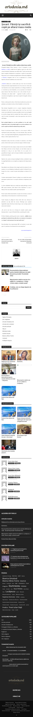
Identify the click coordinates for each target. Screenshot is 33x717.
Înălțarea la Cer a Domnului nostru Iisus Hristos (13, 522)
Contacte (4, 338)
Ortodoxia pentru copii (7, 705)
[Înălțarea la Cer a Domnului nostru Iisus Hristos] (9, 355)
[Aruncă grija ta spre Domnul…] (24, 429)
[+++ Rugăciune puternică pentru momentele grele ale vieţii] (5, 551)
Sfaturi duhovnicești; (6, 609)
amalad (4, 650)
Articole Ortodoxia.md (8, 322)
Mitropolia (22, 591)
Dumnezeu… (20, 361)
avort (19, 576)
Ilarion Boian (26, 589)
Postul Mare (24, 709)
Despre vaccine (20, 707)
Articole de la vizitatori (8, 324)
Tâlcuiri (4, 329)
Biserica (23, 576)
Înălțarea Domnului (10, 702)
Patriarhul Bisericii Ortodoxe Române (9, 602)
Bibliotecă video (6, 331)
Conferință (9, 583)
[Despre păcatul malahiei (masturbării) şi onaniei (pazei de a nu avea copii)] (5, 566)
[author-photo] (16, 256)
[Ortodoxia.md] (16, 6)
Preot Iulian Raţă (13, 461)
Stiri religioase (9, 19)
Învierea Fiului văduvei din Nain (9, 539)
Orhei (17, 597)
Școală (16, 609)
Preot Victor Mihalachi (14, 475)
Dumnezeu (14, 586)
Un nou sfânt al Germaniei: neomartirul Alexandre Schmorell (24, 241)
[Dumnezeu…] (24, 355)
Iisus (12, 589)
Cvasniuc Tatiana (12, 482)
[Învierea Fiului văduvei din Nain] (9, 391)
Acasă (3, 19)
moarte (13, 594)
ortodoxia (22, 597)
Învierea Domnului (6, 710)
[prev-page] (2, 295)
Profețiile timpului (7, 340)
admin (6, 29)
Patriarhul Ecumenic (14, 604)
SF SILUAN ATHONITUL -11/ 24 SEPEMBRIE (16, 650)
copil (16, 583)
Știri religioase (6, 319)
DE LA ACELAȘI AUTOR (19, 266)
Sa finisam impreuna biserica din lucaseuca (20, 710)
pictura (27, 604)
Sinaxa (13, 609)
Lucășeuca (10, 591)
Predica (5, 607)
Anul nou (14, 576)
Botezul (3, 583)
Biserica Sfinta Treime (8, 336)
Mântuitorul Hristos (20, 594)
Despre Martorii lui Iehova (20, 702)
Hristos (23, 586)
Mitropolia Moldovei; (6, 594)
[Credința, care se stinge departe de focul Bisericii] (5, 289)
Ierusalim (8, 589)
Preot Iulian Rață (15, 607)
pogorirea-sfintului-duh (10, 704)
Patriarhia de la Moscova (14, 599)
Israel (3, 591)
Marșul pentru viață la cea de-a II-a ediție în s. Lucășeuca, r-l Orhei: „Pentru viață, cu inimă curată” (20, 281)
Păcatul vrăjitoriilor (26, 705)
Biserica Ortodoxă (9, 578)
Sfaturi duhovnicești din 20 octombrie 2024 (16, 647)
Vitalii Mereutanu (13, 496)
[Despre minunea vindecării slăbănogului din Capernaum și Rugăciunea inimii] (24, 412)
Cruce (27, 583)
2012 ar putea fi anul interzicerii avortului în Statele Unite (7, 241)
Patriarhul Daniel (5, 604)
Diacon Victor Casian (13, 468)
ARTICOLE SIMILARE (7, 266)
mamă (17, 591)
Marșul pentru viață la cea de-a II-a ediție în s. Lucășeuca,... (23, 381)
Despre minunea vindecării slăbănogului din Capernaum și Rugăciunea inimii (24, 420)
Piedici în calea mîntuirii (21, 704)
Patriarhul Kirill (22, 604)
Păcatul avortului (16, 705)
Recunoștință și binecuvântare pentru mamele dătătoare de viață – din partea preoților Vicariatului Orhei (16, 529)
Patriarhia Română (23, 599)
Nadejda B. (11, 489)
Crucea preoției (12, 707)
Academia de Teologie (6, 576)
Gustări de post (6, 333)
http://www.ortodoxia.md (12, 464)
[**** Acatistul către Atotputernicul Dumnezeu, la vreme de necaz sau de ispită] (5, 558)
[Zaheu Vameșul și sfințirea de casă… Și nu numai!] (9, 429)
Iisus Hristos (18, 589)
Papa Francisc (5, 599)
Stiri (14, 19)
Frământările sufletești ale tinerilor (12, 709)
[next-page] (5, 295)
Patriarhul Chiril (21, 602)
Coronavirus (21, 583)
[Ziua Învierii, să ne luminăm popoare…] (9, 445)
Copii (13, 583)
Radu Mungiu (5, 659)
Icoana (3, 589)
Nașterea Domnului (8, 597)
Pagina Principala (6, 317)
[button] (2, 15)
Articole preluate (6, 326)
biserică (23, 581)
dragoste (5, 586)
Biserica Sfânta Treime (10, 581)
